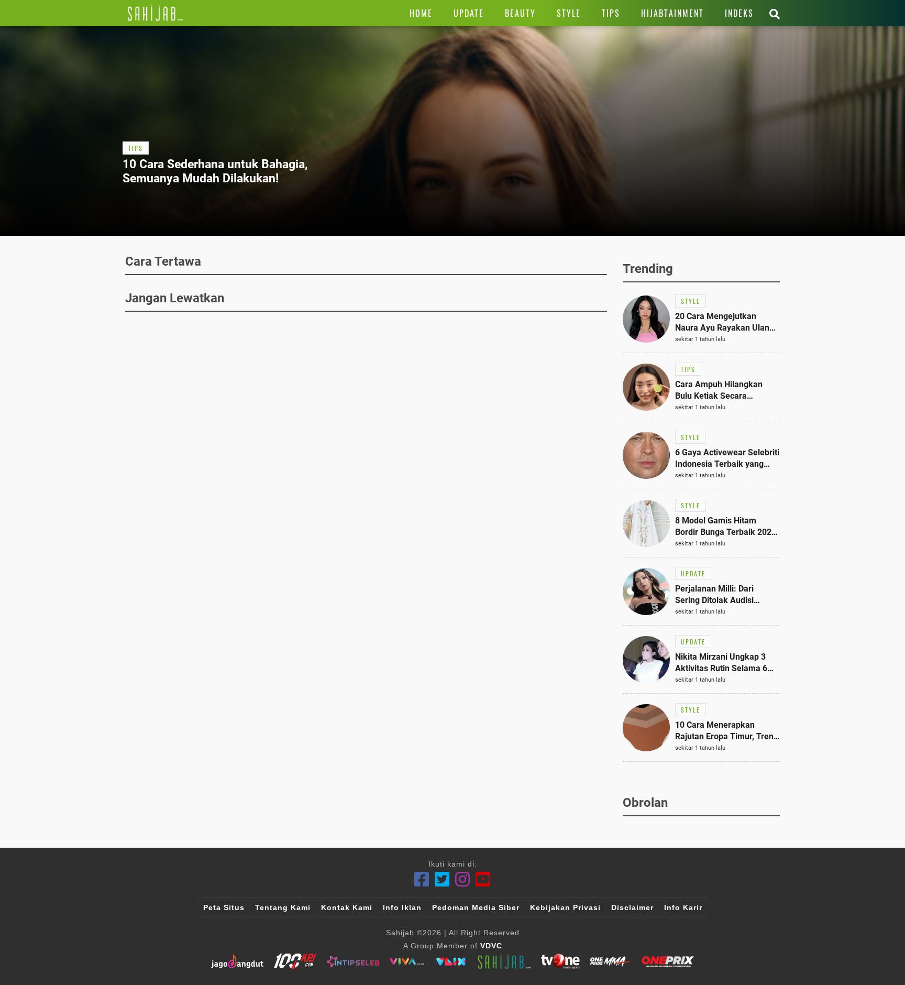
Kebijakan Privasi (565, 907)
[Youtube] (483, 879)
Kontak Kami (346, 907)
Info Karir (683, 907)
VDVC (491, 946)
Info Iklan (402, 907)
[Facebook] (421, 879)
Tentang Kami (283, 907)
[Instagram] (462, 879)
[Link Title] (155, 13)
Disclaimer (632, 907)
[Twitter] (442, 879)
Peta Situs (224, 907)
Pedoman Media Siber (476, 907)
